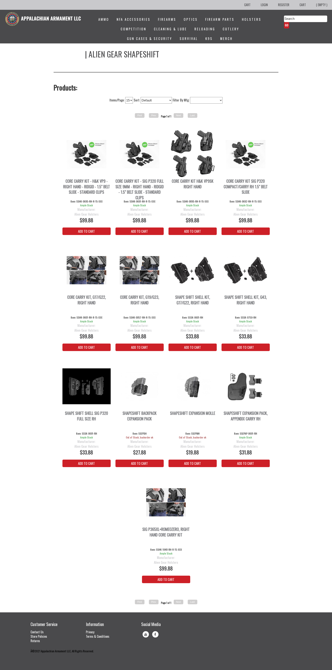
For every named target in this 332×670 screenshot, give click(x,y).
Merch (226, 38)
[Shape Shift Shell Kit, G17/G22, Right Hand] (192, 270)
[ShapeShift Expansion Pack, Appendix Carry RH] (246, 386)
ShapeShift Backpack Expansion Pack (140, 416)
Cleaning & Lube (170, 29)
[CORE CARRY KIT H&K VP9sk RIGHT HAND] (192, 154)
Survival (189, 38)
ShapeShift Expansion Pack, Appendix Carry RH (246, 416)
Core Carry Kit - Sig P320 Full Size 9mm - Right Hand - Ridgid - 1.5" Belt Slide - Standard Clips (139, 188)
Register (283, 4)
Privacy (90, 632)
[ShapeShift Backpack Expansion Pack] (139, 386)
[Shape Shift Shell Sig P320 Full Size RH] (86, 386)
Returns (35, 640)
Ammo (103, 19)
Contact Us (37, 632)
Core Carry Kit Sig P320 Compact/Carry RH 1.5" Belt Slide (246, 186)
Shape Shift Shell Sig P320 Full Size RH (86, 416)
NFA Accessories (133, 19)
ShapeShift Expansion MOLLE (192, 413)
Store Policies (39, 636)
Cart (247, 4)
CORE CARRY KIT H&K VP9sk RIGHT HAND (192, 183)
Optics (191, 19)
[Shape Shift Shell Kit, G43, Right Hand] (246, 270)
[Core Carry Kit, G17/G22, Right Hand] (86, 270)
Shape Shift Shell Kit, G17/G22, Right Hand (192, 300)
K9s (209, 38)
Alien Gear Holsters (86, 214)
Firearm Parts (219, 19)
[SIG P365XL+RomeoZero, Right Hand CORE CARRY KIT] (166, 502)
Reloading (204, 29)
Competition (133, 29)
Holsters (251, 19)
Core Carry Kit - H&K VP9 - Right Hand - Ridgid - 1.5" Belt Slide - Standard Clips (86, 186)
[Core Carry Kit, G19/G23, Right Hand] (139, 270)
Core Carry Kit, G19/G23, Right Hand (139, 300)
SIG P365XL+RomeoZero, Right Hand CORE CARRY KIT (166, 532)
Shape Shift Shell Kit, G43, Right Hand (245, 300)
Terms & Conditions (97, 636)
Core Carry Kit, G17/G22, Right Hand (86, 300)
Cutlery (231, 29)
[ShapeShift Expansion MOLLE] (192, 386)
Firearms (167, 19)
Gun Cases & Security (149, 38)
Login (264, 4)
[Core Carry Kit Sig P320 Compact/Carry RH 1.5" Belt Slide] (246, 154)
